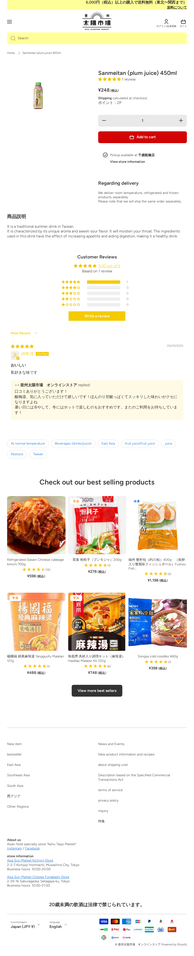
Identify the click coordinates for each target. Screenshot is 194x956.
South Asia (15, 786)
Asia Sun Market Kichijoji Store (30, 860)
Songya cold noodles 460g (158, 656)
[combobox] (97, 38)
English (55, 926)
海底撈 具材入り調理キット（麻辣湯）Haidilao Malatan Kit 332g (96, 658)
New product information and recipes (126, 754)
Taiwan (38, 454)
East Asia (108, 444)
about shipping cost (113, 765)
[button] (183, 21)
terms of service (110, 790)
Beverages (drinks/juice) (73, 444)
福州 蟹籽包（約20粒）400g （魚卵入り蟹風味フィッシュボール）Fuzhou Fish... (157, 564)
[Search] (11, 38)
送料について (177, 7)
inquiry (103, 811)
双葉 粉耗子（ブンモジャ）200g (97, 560)
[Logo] (97, 21)
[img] (22, 346)
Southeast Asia (18, 775)
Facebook (32, 848)
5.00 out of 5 (109, 266)
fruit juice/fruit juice (140, 444)
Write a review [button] (97, 316)
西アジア (13, 796)
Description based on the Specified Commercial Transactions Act (134, 777)
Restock (17, 454)
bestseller (14, 754)
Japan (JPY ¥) (23, 926)
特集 (101, 821)
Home (11, 53)
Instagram (14, 848)
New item (14, 744)
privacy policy (108, 800)
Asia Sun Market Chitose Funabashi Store (38, 877)
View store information (127, 162)
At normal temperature (28, 444)
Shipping (105, 98)
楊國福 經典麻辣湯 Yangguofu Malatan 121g (35, 658)
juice (168, 444)
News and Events (111, 744)
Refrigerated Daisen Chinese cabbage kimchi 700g (35, 562)
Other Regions (18, 807)
